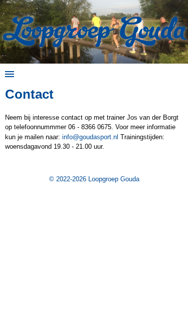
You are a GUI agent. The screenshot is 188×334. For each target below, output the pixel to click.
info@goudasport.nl (90, 137)
